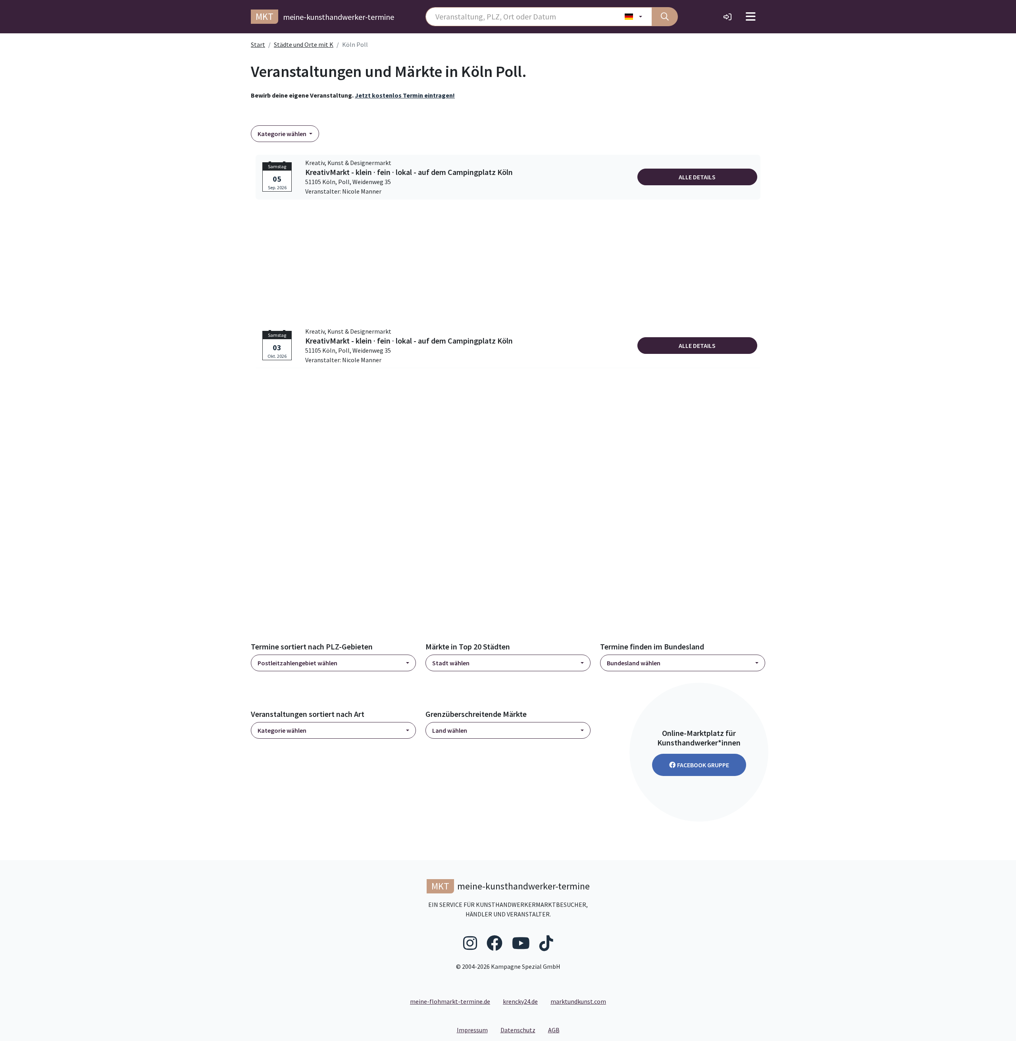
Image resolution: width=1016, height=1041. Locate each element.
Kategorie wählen (283, 134)
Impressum (475, 1030)
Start (258, 44)
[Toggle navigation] (750, 17)
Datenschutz (521, 1030)
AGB (557, 1030)
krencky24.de (520, 1001)
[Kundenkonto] (727, 16)
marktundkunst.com (578, 1001)
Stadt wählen (451, 663)
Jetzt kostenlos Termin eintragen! (405, 95)
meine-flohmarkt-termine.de (450, 1001)
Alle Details (697, 177)
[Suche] (665, 16)
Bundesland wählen (633, 663)
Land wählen (449, 730)
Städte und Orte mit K (303, 44)
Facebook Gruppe (703, 765)
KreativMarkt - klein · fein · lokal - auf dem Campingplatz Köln (409, 172)
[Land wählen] (633, 16)
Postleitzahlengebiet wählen (297, 663)
